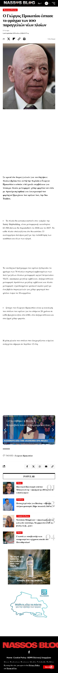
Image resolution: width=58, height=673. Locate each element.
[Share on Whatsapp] (40, 466)
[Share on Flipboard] (13, 39)
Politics (20, 500)
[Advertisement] (29, 142)
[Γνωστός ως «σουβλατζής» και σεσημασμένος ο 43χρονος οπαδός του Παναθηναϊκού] (8, 538)
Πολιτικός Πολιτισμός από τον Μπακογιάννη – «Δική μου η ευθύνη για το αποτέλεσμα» (34, 489)
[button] (48, 667)
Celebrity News (23, 516)
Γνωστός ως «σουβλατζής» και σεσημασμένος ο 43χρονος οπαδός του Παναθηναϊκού (32, 539)
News (19, 483)
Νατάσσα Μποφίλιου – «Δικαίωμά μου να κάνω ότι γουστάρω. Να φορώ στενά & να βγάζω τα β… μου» (34, 522)
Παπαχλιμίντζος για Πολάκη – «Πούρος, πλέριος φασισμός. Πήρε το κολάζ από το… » (35, 505)
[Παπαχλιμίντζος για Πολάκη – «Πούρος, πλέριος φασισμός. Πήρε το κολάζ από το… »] (8, 504)
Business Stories (10, 10)
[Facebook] (29, 652)
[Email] (46, 466)
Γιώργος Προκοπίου (24, 455)
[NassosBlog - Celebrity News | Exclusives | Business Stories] (19, 3)
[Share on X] (8, 39)
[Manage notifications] (51, 667)
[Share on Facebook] (27, 466)
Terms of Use (12, 668)
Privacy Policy (34, 665)
